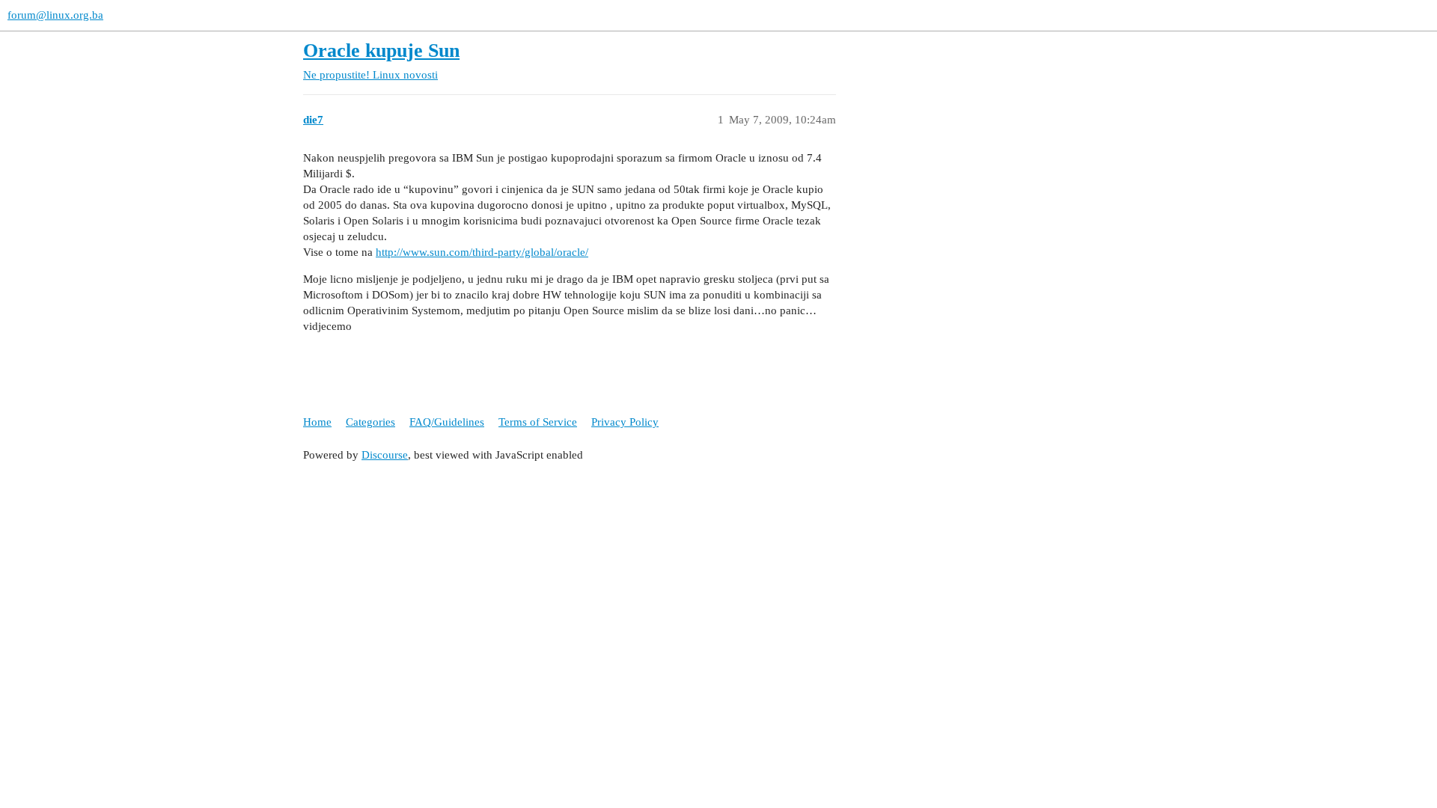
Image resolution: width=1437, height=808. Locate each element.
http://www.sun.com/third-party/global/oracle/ (482, 252)
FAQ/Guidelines (446, 422)
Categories (370, 422)
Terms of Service (537, 422)
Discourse (384, 455)
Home (317, 422)
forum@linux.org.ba (55, 15)
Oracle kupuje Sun (381, 50)
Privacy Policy (625, 422)
